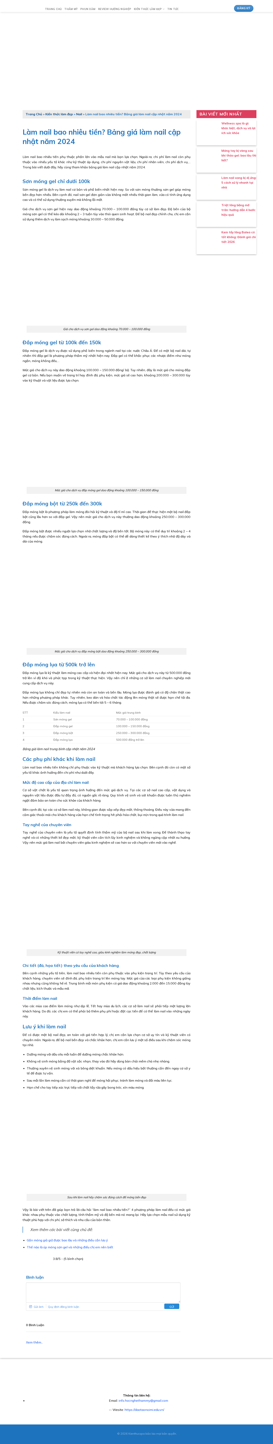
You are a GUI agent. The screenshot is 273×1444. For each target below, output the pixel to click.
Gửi (171, 1307)
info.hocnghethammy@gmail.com (143, 1401)
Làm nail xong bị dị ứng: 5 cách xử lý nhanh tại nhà (238, 182)
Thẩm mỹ (71, 9)
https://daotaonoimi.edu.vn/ (144, 1410)
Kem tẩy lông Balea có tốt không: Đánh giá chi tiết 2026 (238, 237)
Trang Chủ (34, 114)
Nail (79, 114)
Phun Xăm (87, 9)
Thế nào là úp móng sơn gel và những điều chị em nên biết (70, 1247)
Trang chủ (53, 9)
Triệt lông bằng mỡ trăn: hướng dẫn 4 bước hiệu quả (238, 210)
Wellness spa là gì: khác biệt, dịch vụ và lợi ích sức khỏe (238, 128)
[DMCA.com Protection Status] (107, 1433)
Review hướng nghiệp (114, 9)
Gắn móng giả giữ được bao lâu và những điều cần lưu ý (67, 1240)
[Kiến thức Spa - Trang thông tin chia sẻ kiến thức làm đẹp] (29, 8)
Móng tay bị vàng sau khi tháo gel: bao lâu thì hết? (238, 155)
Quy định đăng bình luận (63, 1307)
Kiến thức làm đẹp (148, 9)
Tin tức (173, 9)
